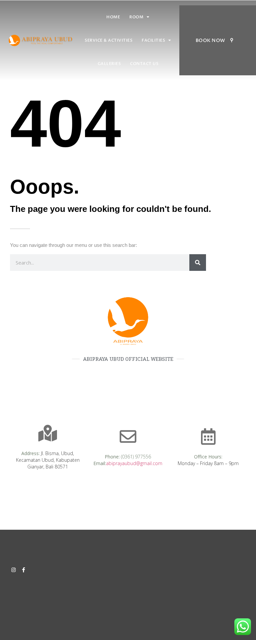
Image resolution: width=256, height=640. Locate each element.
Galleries (109, 63)
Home (113, 17)
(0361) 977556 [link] (136, 456)
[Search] (197, 262)
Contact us (144, 63)
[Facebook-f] (23, 569)
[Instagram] (13, 569)
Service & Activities (108, 40)
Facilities (153, 40)
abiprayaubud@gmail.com (134, 463)
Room (136, 17)
